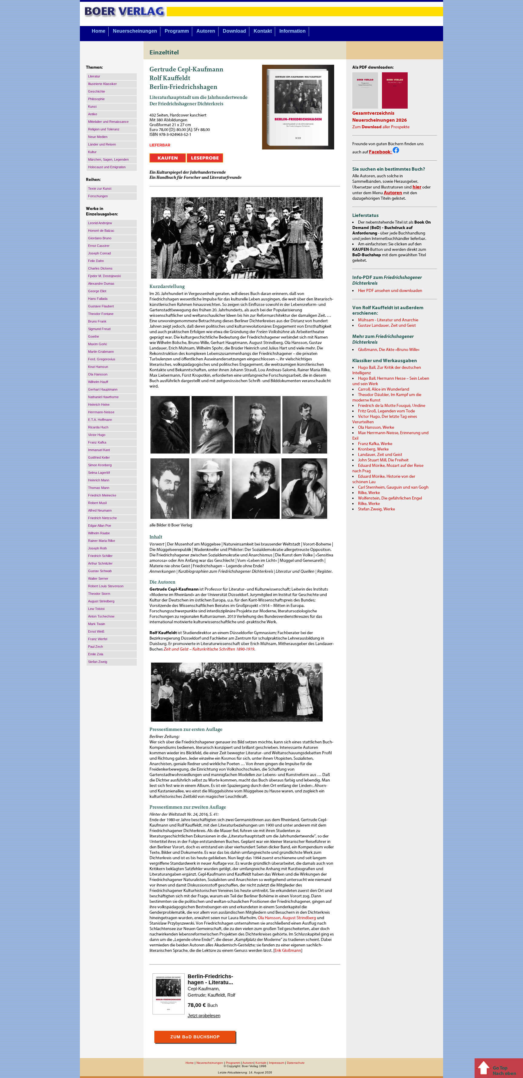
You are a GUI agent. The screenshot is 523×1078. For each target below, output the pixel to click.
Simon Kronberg (100, 465)
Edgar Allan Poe (99, 525)
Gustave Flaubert (101, 306)
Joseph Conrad (99, 253)
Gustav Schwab (100, 571)
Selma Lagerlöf (99, 472)
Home (98, 31)
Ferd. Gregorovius (101, 359)
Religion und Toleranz (104, 129)
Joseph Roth (97, 548)
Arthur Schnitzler (100, 563)
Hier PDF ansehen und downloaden (390, 290)
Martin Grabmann (101, 351)
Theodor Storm (99, 593)
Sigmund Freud (99, 329)
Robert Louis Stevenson (105, 586)
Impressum (276, 1062)
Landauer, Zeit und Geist (380, 454)
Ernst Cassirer (99, 245)
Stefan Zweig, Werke (376, 509)
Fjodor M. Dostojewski (104, 276)
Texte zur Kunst (99, 188)
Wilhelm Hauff (98, 382)
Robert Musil (97, 503)
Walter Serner (98, 578)
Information (292, 31)
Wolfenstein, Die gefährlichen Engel (390, 498)
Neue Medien (97, 137)
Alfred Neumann (100, 510)
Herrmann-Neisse (101, 412)
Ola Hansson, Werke (376, 427)
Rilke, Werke (369, 492)
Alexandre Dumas (101, 283)
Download (234, 31)
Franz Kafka (97, 442)
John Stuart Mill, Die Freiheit (383, 460)
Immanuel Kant (99, 450)
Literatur (94, 76)
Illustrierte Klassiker (102, 84)
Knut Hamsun (98, 367)
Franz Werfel (97, 639)
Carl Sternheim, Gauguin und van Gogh (393, 487)
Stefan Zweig (97, 662)
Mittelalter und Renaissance (108, 121)
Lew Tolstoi (96, 609)
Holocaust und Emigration (107, 167)
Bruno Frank (97, 321)
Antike (92, 114)
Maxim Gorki (97, 344)
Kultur (92, 152)
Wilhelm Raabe (99, 533)
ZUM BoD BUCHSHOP (195, 1036)
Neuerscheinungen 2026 (379, 120)
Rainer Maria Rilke (101, 540)
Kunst (92, 106)
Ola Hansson (97, 374)
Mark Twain (96, 624)
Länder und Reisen (102, 144)
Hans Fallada (97, 298)
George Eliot (97, 291)
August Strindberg (101, 601)
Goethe (93, 336)
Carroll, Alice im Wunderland (383, 389)
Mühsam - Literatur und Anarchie (388, 320)
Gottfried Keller (99, 457)
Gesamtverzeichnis (373, 113)
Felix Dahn (96, 261)
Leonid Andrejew (100, 223)
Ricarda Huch (98, 427)
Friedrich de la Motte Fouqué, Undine (391, 405)
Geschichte (96, 91)
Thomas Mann (98, 488)
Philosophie (96, 99)
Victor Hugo (96, 435)
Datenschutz (295, 1062)
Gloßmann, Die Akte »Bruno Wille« (388, 349)
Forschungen (98, 196)
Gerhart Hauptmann (102, 389)
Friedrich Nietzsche (102, 518)
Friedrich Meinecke (102, 495)
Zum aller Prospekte (381, 127)
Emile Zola (95, 654)
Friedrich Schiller (100, 556)
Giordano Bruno (99, 238)
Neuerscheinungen (135, 31)
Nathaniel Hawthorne (103, 397)
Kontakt (263, 31)
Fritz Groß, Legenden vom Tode (386, 411)
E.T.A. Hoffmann (100, 419)
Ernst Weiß (96, 631)
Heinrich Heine (99, 404)
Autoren (205, 31)
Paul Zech (95, 646)
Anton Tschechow (101, 616)
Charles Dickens (100, 268)
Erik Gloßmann (288, 950)
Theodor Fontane (100, 314)
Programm (177, 31)
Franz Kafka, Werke (375, 443)
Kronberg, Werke (373, 449)
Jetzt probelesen (204, 1015)
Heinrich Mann (98, 480)
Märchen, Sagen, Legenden (108, 159)
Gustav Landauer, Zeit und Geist (387, 325)
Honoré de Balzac (101, 230)
